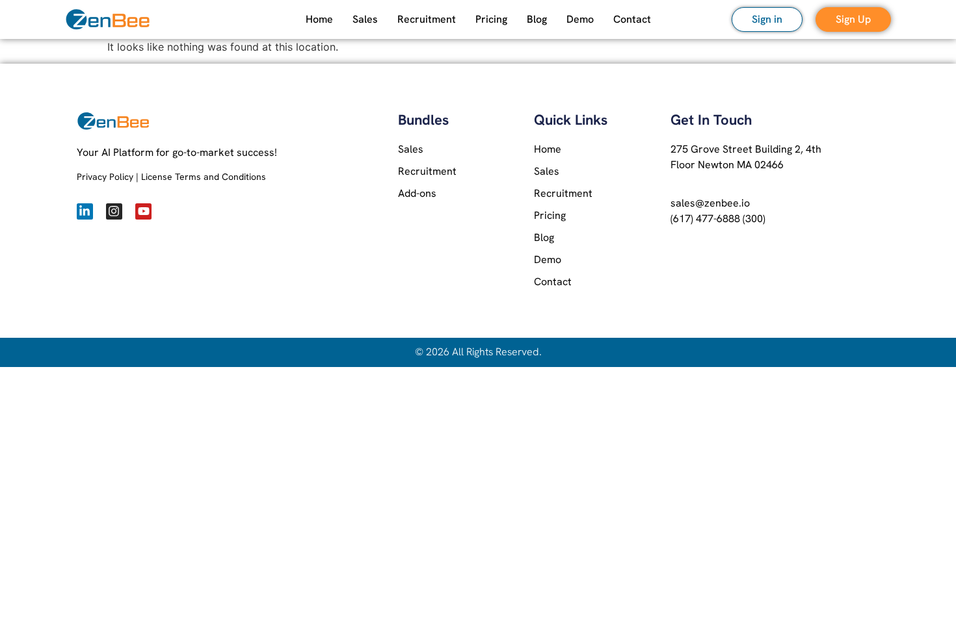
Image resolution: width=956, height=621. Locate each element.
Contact (632, 19)
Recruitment (426, 19)
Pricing (491, 19)
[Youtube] (143, 211)
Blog (537, 19)
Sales (365, 19)
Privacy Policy (105, 177)
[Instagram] (114, 211)
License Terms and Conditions (203, 177)
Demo (580, 19)
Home (319, 19)
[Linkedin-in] (85, 211)
